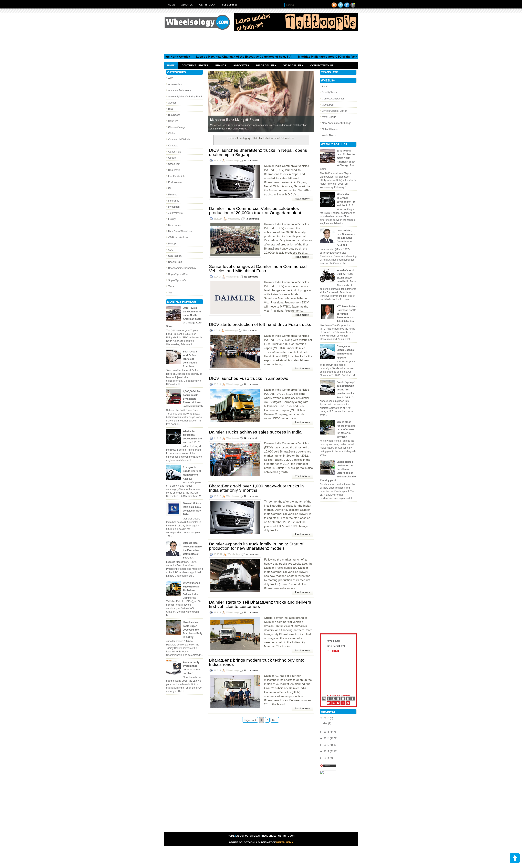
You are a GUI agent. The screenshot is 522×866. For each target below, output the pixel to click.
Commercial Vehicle (179, 139)
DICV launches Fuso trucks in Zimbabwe (191, 586)
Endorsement (175, 182)
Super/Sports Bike (178, 274)
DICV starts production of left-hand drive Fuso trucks (260, 324)
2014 (327, 738)
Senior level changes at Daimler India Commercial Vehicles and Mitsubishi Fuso (258, 268)
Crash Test (174, 163)
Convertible (174, 151)
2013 (327, 744)
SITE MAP (255, 835)
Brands (220, 65)
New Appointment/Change (336, 123)
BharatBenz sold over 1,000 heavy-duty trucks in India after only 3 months (256, 488)
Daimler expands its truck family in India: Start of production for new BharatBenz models (256, 546)
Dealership (174, 170)
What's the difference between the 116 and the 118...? (192, 436)
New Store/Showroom (180, 231)
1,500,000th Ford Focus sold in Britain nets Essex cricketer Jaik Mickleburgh (193, 398)
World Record (329, 135)
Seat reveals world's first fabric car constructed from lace (190, 359)
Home (171, 4)
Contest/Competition (333, 98)
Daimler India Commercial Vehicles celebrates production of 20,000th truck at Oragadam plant (255, 210)
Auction (172, 102)
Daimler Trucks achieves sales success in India (255, 432)
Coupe (172, 157)
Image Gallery (266, 65)
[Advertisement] (261, 42)
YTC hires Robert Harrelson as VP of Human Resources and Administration (347, 313)
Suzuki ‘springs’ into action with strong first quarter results (346, 387)
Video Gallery (293, 65)
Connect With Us (321, 65)
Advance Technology (179, 90)
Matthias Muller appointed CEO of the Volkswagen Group (305, 56)
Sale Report (174, 255)
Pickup (172, 243)
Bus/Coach (174, 114)
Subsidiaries (229, 4)
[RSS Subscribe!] (334, 6)
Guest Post (328, 104)
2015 (327, 731)
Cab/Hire (173, 121)
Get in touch (207, 4)
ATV (170, 78)
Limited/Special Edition (334, 110)
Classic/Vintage (177, 127)
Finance (172, 194)
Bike (170, 108)
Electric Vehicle (176, 176)
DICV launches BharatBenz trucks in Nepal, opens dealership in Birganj (258, 152)
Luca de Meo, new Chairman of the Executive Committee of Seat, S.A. (211, 56)
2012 (327, 751)
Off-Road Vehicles (178, 237)
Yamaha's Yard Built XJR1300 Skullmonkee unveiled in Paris (346, 275)
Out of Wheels (329, 129)
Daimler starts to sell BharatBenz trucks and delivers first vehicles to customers (260, 604)
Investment (174, 206)
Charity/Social (329, 92)
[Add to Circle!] (352, 6)
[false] (261, 101)
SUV (170, 249)
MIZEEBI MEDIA (284, 842)
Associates (241, 65)
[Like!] (347, 6)
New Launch (175, 225)
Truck (171, 286)
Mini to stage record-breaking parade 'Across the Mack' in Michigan (346, 429)
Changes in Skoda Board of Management (192, 470)
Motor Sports (329, 116)
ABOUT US (242, 835)
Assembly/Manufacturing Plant (185, 96)
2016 (327, 718)
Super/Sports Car (177, 280)
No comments (251, 160)
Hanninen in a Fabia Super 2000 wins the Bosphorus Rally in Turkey (192, 629)
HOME (231, 835)
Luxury (172, 219)
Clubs (171, 133)
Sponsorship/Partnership (182, 268)
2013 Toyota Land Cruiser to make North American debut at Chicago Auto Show (183, 317)
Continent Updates (195, 65)
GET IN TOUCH (286, 835)
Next (274, 720)
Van (170, 292)
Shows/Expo (175, 261)
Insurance (173, 200)
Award (325, 86)
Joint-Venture (175, 212)
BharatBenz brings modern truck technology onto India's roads (256, 662)
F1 (169, 188)
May (325, 723)
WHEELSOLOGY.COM (242, 842)
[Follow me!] (340, 6)
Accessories (175, 84)
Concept (173, 145)
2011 (327, 757)
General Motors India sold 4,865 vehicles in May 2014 (192, 508)
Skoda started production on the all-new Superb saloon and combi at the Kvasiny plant (338, 471)
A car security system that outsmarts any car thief (191, 667)
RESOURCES (269, 835)
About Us (187, 4)
